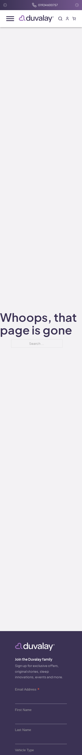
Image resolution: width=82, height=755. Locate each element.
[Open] (10, 18)
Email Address (27, 689)
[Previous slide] (5, 5)
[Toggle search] (60, 19)
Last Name (23, 730)
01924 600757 (44, 5)
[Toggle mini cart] (74, 18)
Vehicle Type (24, 750)
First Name (23, 710)
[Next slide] (77, 5)
